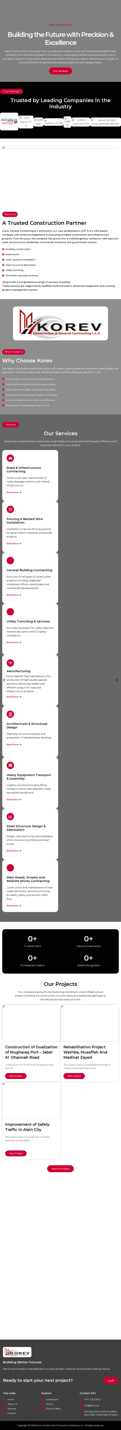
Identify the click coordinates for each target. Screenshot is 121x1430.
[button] (4, 680)
